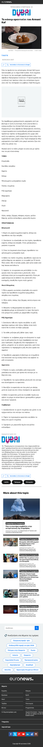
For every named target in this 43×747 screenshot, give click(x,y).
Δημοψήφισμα (15, 665)
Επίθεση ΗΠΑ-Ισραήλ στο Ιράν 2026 (21, 645)
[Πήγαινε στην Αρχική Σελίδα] (7, 2)
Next (3, 699)
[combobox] (21, 628)
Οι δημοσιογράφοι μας (9, 712)
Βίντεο (4, 708)
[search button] (37, 628)
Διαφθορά (29, 665)
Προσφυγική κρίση (31, 660)
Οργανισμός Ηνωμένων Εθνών (27, 670)
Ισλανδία (7, 670)
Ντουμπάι (29, 482)
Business (4, 695)
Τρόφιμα (17, 482)
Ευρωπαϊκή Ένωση (12, 660)
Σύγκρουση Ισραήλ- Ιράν (21, 640)
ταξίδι (6, 482)
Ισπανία (15, 655)
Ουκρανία (27, 655)
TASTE (5, 55)
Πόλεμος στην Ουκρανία (16, 650)
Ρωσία (33, 650)
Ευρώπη (4, 691)
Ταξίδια (4, 703)
